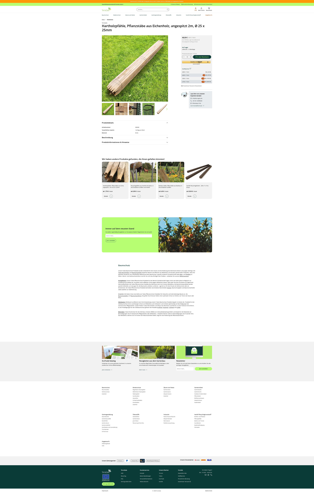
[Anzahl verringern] (184, 57)
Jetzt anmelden (111, 240)
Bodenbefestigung (199, 425)
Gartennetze (167, 389)
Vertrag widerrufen (108, 484)
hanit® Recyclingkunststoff (202, 414)
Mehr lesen (142, 370)
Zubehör (104, 394)
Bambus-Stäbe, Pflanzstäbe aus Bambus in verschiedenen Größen (170, 186)
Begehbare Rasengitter (139, 389)
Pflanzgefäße (197, 419)
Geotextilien (136, 416)
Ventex (169, 288)
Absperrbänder (168, 419)
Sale (103, 445)
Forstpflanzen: (122, 280)
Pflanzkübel (197, 396)
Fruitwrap (159, 307)
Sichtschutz (105, 431)
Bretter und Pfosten (199, 416)
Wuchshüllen (105, 389)
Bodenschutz (137, 387)
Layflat (178, 307)
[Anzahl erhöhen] (190, 57)
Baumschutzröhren (136, 296)
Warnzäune (167, 421)
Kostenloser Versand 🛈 (184, 481)
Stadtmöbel (197, 402)
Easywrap (165, 307)
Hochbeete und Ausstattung (109, 427)
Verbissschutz (105, 392)
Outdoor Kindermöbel (200, 394)
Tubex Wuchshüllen (123, 272)
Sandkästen (197, 423)
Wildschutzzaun (184, 276)
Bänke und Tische (199, 421)
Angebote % (105, 441)
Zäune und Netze (169, 387)
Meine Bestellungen (145, 476)
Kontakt (142, 473)
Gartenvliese (136, 419)
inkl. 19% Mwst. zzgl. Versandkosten (190, 40)
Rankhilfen (105, 421)
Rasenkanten (105, 416)
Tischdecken (105, 429)
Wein (181, 274)
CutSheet (171, 307)
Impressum (105, 491)
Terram (161, 473)
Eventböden (136, 402)
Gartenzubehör (106, 425)
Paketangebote (106, 443)
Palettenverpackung (169, 423)
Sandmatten (136, 396)
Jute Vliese (135, 421)
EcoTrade (161, 479)
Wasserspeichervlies (138, 423)
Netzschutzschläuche (169, 416)
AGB (122, 473)
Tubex (160, 476)
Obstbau (188, 274)
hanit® (161, 481)
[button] (166, 109)
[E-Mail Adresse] (205, 475)
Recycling (123, 476)
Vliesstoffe (136, 414)
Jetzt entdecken (106, 370)
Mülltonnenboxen (199, 398)
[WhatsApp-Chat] (208, 475)
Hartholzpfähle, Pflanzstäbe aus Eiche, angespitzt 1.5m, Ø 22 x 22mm (113, 186)
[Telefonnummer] (211, 475)
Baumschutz (106, 387)
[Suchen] (167, 9)
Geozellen (135, 398)
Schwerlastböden (137, 400)
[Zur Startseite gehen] (106, 9)
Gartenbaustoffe (106, 419)
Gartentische (197, 392)
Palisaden (197, 427)
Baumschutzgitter (137, 272)
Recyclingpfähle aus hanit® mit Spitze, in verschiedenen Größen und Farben (142, 186)
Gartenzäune (167, 392)
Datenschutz (208, 491)
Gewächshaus (198, 400)
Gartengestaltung (107, 414)
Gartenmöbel (198, 387)
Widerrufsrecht (144, 481)
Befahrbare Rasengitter (139, 392)
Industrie (166, 414)
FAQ (122, 479)
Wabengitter (136, 394)
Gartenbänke (197, 389)
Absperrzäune (167, 394)
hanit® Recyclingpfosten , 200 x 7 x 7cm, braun (198, 186)
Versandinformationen (146, 479)
